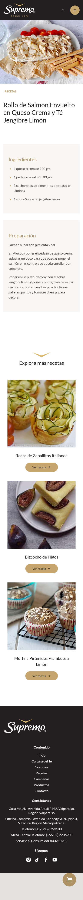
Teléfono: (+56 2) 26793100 (41, 829)
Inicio (41, 755)
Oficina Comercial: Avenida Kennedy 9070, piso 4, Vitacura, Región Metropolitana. (41, 821)
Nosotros (42, 767)
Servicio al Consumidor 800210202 (41, 841)
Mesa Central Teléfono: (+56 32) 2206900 (41, 835)
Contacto (42, 791)
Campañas (41, 779)
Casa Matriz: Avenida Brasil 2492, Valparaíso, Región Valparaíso (41, 810)
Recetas (41, 773)
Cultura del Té (41, 761)
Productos (41, 785)
